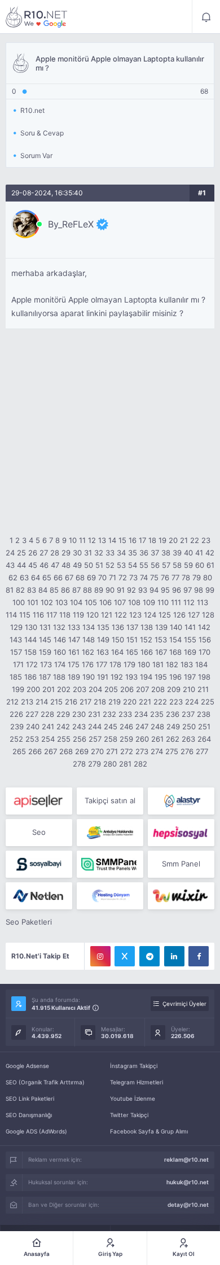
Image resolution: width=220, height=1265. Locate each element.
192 (117, 676)
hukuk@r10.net (187, 1182)
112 (189, 602)
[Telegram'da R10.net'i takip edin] (149, 956)
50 (88, 565)
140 (176, 627)
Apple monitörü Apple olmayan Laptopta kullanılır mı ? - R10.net (37, 17)
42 (209, 552)
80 (207, 577)
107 (120, 602)
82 (20, 589)
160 (60, 651)
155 (190, 639)
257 (95, 738)
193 (131, 676)
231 (94, 714)
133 (74, 627)
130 (31, 627)
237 (188, 714)
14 (112, 540)
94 (154, 589)
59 (188, 565)
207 (142, 689)
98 (198, 589)
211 (203, 689)
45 (32, 565)
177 (101, 664)
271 (112, 751)
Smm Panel (181, 863)
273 (141, 751)
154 (175, 639)
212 (12, 701)
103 (61, 602)
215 (56, 701)
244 (95, 726)
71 (112, 577)
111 (176, 602)
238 (203, 714)
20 (173, 540)
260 (142, 738)
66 (58, 577)
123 (135, 614)
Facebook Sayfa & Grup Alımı (149, 1131)
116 (38, 614)
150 (118, 639)
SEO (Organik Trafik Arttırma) (45, 1082)
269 (82, 751)
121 (106, 614)
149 (103, 639)
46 (44, 565)
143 (16, 639)
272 (126, 751)
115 (24, 614)
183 (187, 664)
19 (162, 540)
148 (88, 639)
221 (145, 701)
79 (196, 577)
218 (100, 701)
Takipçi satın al (110, 800)
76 (165, 577)
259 (126, 738)
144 (30, 639)
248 (157, 726)
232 (109, 714)
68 (80, 577)
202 (64, 689)
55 (143, 565)
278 (79, 763)
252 (16, 738)
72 (122, 577)
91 (121, 589)
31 (88, 552)
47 (55, 565)
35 (132, 552)
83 (31, 589)
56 (155, 565)
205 (111, 689)
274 (157, 751)
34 (121, 552)
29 (66, 552)
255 (64, 738)
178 (115, 664)
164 (117, 651)
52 (110, 565)
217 (85, 701)
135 (103, 627)
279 (94, 763)
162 (88, 651)
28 (54, 552)
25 (21, 552)
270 (97, 751)
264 (204, 738)
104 (76, 602)
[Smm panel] (110, 864)
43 (10, 565)
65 (46, 577)
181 (158, 664)
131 (45, 627)
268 (66, 751)
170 (204, 651)
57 (166, 565)
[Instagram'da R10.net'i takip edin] (100, 956)
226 (16, 714)
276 (187, 751)
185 (16, 676)
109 (149, 602)
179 (129, 664)
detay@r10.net (188, 1204)
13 (102, 540)
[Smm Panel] (39, 801)
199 (18, 689)
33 (110, 552)
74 (144, 577)
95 (165, 589)
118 (65, 614)
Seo (39, 832)
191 (102, 676)
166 (146, 651)
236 (172, 714)
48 (66, 565)
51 (99, 565)
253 (32, 738)
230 (79, 714)
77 (175, 577)
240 (32, 726)
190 (88, 676)
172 (32, 664)
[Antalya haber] (110, 832)
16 (133, 540)
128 (208, 614)
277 (202, 751)
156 (205, 639)
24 (10, 552)
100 (18, 602)
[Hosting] (181, 801)
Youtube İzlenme (132, 1098)
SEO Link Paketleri (30, 1098)
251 (204, 726)
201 (48, 689)
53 (121, 565)
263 (188, 738)
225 (207, 701)
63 (24, 577)
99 (209, 589)
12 (92, 540)
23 (205, 540)
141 (190, 627)
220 (130, 701)
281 (125, 763)
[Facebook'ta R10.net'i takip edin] (198, 956)
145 (45, 639)
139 (161, 627)
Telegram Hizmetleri (136, 1082)
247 (141, 726)
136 (118, 627)
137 (132, 627)
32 (98, 552)
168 (175, 651)
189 (74, 676)
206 (127, 689)
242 (63, 726)
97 (187, 589)
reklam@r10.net (186, 1159)
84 (42, 589)
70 (102, 577)
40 (188, 552)
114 (11, 614)
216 (71, 701)
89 (98, 589)
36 (143, 552)
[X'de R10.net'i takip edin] (125, 956)
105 (91, 602)
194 (146, 676)
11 (82, 540)
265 (19, 751)
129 (16, 627)
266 (35, 751)
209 (174, 689)
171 (18, 664)
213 (27, 701)
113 (202, 602)
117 (51, 614)
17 (142, 540)
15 (122, 540)
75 (154, 577)
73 (133, 577)
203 (79, 689)
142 (204, 627)
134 (88, 627)
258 (110, 738)
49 (77, 565)
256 (79, 738)
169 (190, 651)
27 (43, 552)
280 (110, 763)
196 (175, 676)
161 (74, 651)
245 (110, 726)
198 (204, 676)
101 (32, 602)
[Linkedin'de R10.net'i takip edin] (174, 956)
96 (176, 589)
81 (10, 589)
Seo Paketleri (29, 921)
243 (79, 726)
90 (110, 589)
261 (157, 738)
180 (144, 664)
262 (172, 738)
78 (186, 577)
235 (157, 714)
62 (12, 577)
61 (210, 565)
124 (150, 614)
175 (74, 664)
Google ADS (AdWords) (36, 1131)
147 (74, 639)
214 (42, 701)
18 (152, 540)
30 (77, 552)
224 (192, 701)
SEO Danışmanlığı (29, 1114)
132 (59, 627)
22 (194, 540)
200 (33, 689)
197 (190, 676)
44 (21, 565)
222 (160, 701)
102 (47, 602)
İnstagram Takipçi (133, 1065)
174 (59, 664)
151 (132, 639)
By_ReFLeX (71, 224)
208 (158, 689)
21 (184, 540)
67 (69, 577)
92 (131, 589)
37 (155, 552)
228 (47, 714)
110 (163, 602)
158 (30, 651)
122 (121, 614)
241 (48, 726)
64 (35, 577)
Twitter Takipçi (129, 1114)
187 (45, 676)
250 (189, 726)
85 (54, 589)
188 (59, 676)
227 (31, 714)
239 (17, 726)
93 (142, 589)
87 (76, 589)
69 (91, 577)
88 (87, 589)
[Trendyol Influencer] (181, 895)
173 (46, 664)
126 (179, 614)
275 (171, 751)
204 (95, 689)
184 (201, 664)
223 (176, 701)
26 (32, 552)
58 (177, 565)
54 (132, 565)
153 (161, 639)
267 (50, 751)
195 (161, 676)
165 (132, 651)
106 (105, 602)
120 (92, 614)
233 (125, 714)
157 (16, 651)
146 (60, 639)
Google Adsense (27, 1065)
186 (30, 676)
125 (165, 614)
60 (199, 565)
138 (146, 627)
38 (165, 552)
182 (172, 664)
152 (146, 639)
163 (102, 651)
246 (126, 726)
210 (189, 689)
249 (173, 726)
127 (194, 614)
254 (48, 738)
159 (45, 651)
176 (88, 664)
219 (114, 701)
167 (161, 651)
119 (78, 614)
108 (134, 602)
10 (73, 540)
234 (141, 714)
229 (63, 714)
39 (177, 552)
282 (140, 763)
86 (65, 589)
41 (199, 552)
